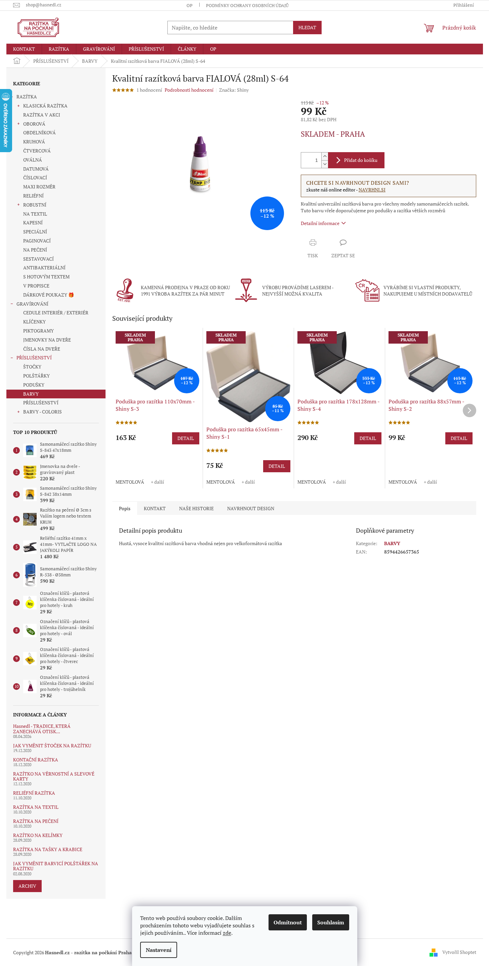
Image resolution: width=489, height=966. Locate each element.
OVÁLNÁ (32, 160)
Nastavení (158, 950)
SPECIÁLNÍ (35, 231)
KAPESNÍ (33, 222)
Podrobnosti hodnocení (189, 90)
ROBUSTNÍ (34, 205)
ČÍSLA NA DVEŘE (41, 349)
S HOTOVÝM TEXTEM (46, 276)
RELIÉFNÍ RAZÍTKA (34, 792)
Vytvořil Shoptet (459, 952)
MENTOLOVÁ (130, 482)
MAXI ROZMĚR (39, 186)
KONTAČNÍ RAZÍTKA (35, 759)
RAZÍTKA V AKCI (41, 115)
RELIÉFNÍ (33, 195)
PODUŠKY (33, 385)
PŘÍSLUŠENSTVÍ (34, 357)
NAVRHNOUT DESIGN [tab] (250, 508)
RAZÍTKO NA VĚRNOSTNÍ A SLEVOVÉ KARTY (53, 776)
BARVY (31, 394)
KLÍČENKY (34, 321)
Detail (185, 438)
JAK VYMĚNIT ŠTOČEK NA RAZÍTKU (52, 745)
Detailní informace (320, 223)
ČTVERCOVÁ (37, 150)
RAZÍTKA (26, 96)
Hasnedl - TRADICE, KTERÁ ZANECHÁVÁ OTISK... (42, 728)
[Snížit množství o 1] (324, 164)
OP (190, 5)
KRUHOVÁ (34, 141)
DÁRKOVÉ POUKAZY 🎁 (48, 295)
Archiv (27, 886)
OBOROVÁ (34, 124)
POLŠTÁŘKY (36, 375)
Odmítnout (288, 922)
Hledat (307, 27)
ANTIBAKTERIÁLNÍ (44, 267)
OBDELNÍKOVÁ (39, 132)
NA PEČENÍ (35, 250)
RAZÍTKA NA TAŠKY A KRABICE (47, 849)
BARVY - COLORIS (42, 411)
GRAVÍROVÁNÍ (32, 304)
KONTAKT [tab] (155, 508)
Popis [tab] (124, 508)
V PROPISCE (36, 285)
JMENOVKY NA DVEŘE (47, 340)
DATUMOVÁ (36, 169)
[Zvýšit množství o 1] (324, 156)
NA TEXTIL (35, 214)
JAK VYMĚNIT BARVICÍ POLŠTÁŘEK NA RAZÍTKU (55, 866)
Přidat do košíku (360, 160)
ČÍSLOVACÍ (35, 177)
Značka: (234, 90)
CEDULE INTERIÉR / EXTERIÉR (55, 312)
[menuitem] (24, 49)
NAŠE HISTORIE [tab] (196, 508)
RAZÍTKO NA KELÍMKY (38, 835)
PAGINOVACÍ (37, 240)
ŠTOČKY (32, 366)
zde (227, 932)
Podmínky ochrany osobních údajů (247, 5)
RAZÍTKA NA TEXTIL (35, 806)
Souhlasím (330, 922)
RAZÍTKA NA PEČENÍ (35, 821)
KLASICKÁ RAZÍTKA (45, 105)
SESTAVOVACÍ (38, 259)
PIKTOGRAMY (38, 330)
